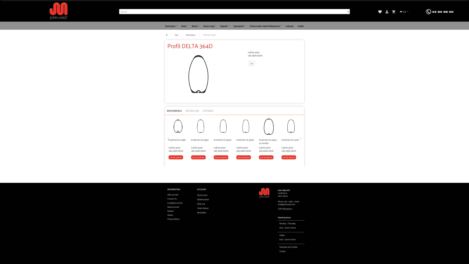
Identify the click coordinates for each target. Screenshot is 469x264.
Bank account (173, 207)
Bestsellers (192, 111)
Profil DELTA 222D (290, 140)
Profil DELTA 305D (222, 140)
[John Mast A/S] (264, 192)
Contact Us (172, 198)
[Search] (348, 11)
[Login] (387, 11)
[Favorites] (380, 11)
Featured (208, 111)
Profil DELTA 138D (177, 140)
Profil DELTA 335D (200, 140)
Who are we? (172, 194)
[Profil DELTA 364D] (198, 74)
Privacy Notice (173, 219)
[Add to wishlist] (252, 63)
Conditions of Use (174, 202)
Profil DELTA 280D (245, 140)
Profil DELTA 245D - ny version (268, 141)
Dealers (170, 211)
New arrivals (174, 111)
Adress (170, 215)
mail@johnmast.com (286, 204)
